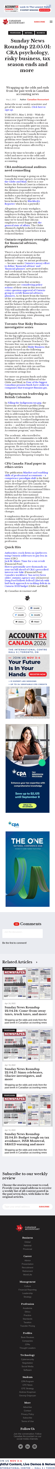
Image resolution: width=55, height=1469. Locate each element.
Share (36, 608)
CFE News (27, 1385)
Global (27, 1242)
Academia (27, 1308)
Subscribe (39, 22)
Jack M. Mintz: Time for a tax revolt (25, 561)
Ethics (27, 1312)
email (21, 622)
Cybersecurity (27, 1359)
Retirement (27, 1271)
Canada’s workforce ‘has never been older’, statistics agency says (25, 576)
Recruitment (27, 1267)
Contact (27, 1410)
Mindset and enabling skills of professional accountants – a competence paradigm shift (26, 475)
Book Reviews (27, 1337)
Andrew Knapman (27, 1392)
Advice (27, 1260)
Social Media (27, 1366)
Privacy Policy (27, 1414)
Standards (27, 1319)
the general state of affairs (23, 224)
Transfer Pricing (27, 1326)
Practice (27, 1315)
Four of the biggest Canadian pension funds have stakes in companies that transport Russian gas (27, 385)
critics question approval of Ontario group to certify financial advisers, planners (25, 293)
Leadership (27, 1293)
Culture (27, 1286)
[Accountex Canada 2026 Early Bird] (27, 8)
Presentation (27, 1264)
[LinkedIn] (27, 1446)
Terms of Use (27, 1421)
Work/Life (27, 1274)
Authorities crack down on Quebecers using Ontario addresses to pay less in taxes (26, 556)
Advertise (27, 1407)
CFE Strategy (27, 1388)
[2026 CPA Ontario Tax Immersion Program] (28, 771)
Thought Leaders (27, 1348)
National (29, 33)
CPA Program (27, 1381)
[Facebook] (34, 1446)
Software (27, 1370)
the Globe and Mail (15, 181)
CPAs (27, 1344)
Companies (27, 1341)
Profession (15, 33)
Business (41, 33)
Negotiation (27, 1363)
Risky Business (36, 347)
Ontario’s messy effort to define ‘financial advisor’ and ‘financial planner (27, 266)
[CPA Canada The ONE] (28, 865)
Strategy (27, 1297)
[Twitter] (20, 1446)
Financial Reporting (27, 1289)
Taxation (27, 1322)
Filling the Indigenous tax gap (24, 403)
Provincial (27, 1249)
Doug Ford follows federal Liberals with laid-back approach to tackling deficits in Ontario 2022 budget (27, 583)
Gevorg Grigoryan (27, 1395)
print (36, 622)
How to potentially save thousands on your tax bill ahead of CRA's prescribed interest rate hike (26, 569)
